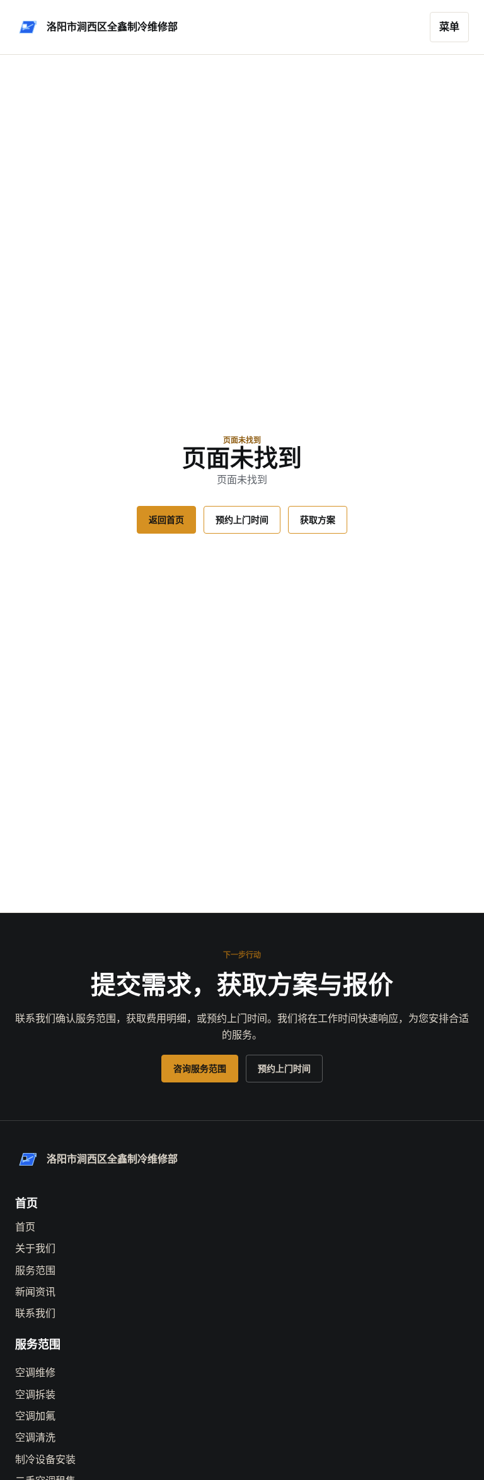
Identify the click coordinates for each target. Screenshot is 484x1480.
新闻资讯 (35, 1292)
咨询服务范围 (199, 1069)
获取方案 (317, 520)
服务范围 (35, 1270)
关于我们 (35, 1248)
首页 (25, 1227)
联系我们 (35, 1313)
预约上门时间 (242, 520)
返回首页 (166, 520)
